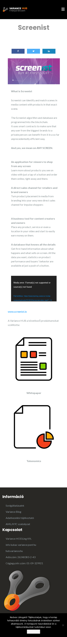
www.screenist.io (17, 311)
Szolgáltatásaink (15, 505)
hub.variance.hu (14, 550)
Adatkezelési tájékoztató (20, 517)
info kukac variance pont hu (21, 544)
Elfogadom (33, 631)
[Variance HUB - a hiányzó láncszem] (14, 9)
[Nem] (63, 625)
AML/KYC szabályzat (18, 524)
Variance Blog (13, 511)
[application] (34, 288)
